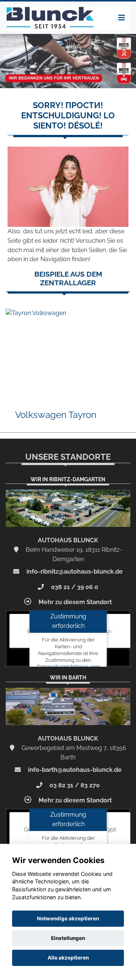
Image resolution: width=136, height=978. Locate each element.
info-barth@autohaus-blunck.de (74, 769)
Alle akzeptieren (68, 958)
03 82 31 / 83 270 (74, 785)
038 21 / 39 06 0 (73, 587)
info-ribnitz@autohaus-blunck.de (74, 571)
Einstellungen (68, 938)
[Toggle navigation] (121, 17)
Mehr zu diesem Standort (74, 602)
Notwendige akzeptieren (68, 918)
